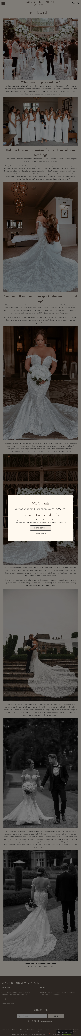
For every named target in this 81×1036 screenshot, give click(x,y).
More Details (40, 528)
